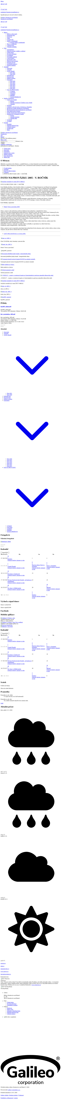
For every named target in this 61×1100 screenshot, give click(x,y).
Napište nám (10, 128)
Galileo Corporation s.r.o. (14, 1090)
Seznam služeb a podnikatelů (17, 42)
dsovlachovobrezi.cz (6, 974)
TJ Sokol (9, 121)
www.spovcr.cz (4, 971)
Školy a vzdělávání (12, 44)
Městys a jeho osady (12, 34)
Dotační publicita (11, 65)
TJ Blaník (9, 120)
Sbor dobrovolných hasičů (13, 111)
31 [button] (8, 556)
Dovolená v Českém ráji (14, 574)
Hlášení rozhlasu (11, 78)
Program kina (10, 77)
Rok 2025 (12, 82)
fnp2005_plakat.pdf (6, 306)
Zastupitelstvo (10, 49)
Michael (49, 587)
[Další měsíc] (8, 552)
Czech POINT (10, 58)
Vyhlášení (12, 94)
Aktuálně (6, 67)
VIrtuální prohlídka (12, 46)
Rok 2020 (12, 74)
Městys (5, 32)
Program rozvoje (11, 62)
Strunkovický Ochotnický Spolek (15, 114)
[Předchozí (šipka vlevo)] (1, 326)
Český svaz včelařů (12, 99)
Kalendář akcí (10, 75)
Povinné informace (11, 54)
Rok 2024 (12, 84)
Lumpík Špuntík (12, 566)
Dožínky (34, 595)
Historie (12, 101)
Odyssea (10, 580)
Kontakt (6, 122)
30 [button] (47, 585)
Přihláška (12, 95)
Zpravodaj (9, 68)
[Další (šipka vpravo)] (2, 326)
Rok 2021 (12, 72)
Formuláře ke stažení (12, 1005)
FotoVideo (12, 92)
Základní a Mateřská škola (13, 1011)
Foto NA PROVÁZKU (13, 89)
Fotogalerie (10, 79)
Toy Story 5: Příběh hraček (14, 588)
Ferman (12, 115)
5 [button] (32, 592)
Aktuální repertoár (14, 117)
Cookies (16, 1098)
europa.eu (3, 963)
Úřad (5, 48)
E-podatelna (10, 55)
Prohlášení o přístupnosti (7, 1098)
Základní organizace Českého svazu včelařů (21, 102)
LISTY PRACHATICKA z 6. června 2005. (15, 233)
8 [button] (32, 562)
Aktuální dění (13, 118)
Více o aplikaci (19, 622)
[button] (32, 392)
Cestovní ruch (10, 45)
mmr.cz (2, 966)
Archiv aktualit (10, 71)
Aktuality (9, 69)
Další (2, 703)
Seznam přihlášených (15, 97)
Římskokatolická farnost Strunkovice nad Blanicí (19, 109)
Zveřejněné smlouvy (12, 64)
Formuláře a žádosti (12, 57)
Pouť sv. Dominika (51, 565)
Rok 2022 (12, 87)
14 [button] (8, 571)
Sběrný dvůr (10, 1009)
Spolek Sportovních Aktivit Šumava (16, 112)
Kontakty (9, 124)
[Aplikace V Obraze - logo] (8, 618)
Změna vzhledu (4, 1095)
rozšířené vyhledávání (6, 144)
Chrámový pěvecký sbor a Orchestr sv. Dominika (19, 107)
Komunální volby (11, 59)
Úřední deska (10, 52)
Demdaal (9, 105)
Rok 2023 (12, 85)
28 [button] (8, 586)
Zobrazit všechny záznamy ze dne (16, 560)
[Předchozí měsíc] (1, 552)
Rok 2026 (12, 81)
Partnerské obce (11, 35)
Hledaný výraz (19, 141)
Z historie (12, 91)
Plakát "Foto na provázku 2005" (12, 206)
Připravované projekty (12, 61)
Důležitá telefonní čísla (12, 125)
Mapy (8, 130)
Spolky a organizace (9, 98)
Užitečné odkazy (11, 127)
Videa (8, 38)
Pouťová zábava (36, 565)
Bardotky (10, 559)
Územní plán (10, 39)
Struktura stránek (13, 1095)
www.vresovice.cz (36, 985)
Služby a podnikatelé (12, 41)
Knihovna (9, 36)
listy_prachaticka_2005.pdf (8, 314)
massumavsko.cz (5, 968)
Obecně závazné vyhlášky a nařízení (16, 51)
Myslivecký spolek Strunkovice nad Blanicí (18, 108)
